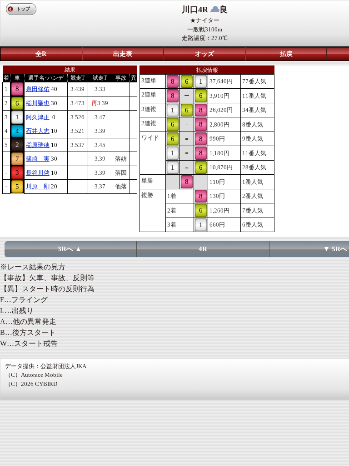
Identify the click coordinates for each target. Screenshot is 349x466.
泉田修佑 (38, 89)
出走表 (122, 54)
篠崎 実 (38, 158)
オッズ (204, 54)
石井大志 (38, 130)
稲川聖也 (38, 103)
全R (40, 54)
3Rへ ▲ (70, 249)
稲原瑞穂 (38, 145)
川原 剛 (38, 186)
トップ (23, 8)
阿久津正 (38, 117)
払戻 (286, 54)
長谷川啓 (38, 172)
